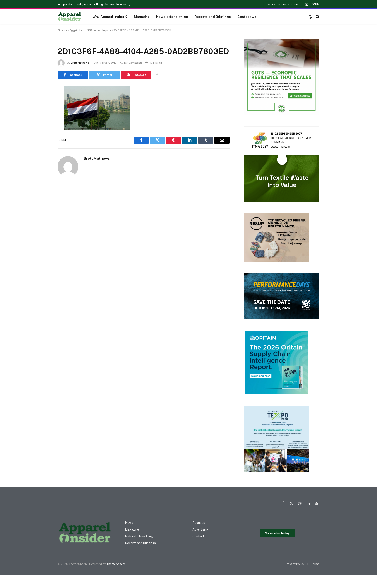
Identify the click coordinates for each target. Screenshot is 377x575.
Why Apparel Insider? (110, 17)
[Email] (42, 145)
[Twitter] (42, 111)
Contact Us (246, 17)
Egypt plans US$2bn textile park (90, 30)
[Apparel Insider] (70, 16)
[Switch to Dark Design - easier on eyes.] (310, 17)
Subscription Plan (282, 4)
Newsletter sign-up (172, 17)
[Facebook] (42, 100)
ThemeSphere (116, 564)
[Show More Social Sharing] (157, 75)
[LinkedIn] (42, 122)
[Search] (317, 17)
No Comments (133, 62)
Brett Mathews (80, 62)
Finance (62, 30)
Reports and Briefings (213, 17)
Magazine (142, 17)
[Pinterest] (42, 133)
